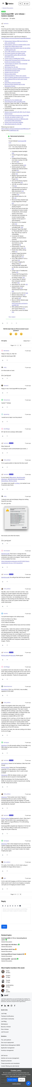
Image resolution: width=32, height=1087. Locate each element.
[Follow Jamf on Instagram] (11, 1005)
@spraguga (4, 775)
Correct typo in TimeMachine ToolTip (14, 58)
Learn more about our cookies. (18, 1076)
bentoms (6, 23)
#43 (18, 170)
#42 (17, 174)
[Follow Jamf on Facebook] (15, 1005)
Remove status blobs (10, 74)
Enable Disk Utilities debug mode (13, 46)
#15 (23, 256)
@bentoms (4, 745)
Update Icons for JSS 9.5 (11, 72)
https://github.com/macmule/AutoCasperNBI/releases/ (16, 38)
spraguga (6, 742)
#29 (17, 305)
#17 (20, 263)
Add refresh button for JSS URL (13, 124)
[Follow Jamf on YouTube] (8, 1005)
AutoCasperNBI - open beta (9, 959)
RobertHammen (8, 686)
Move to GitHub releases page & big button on (17, 77)
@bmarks (13, 655)
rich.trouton (7, 550)
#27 (24, 294)
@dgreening (21, 479)
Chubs (7, 970)
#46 (18, 161)
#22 (18, 282)
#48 (13, 153)
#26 (27, 293)
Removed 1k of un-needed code (13, 100)
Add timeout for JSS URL (11, 67)
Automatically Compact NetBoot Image (15, 68)
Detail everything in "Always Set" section (15, 75)
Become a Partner (6, 1026)
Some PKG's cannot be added (13, 82)
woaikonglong (9, 985)
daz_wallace (7, 862)
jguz (5, 878)
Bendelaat (6, 350)
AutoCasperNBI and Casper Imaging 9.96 (12, 954)
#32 (22, 182)
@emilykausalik (21, 477)
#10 (25, 248)
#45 (25, 165)
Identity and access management (10, 1058)
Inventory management (7, 1050)
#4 (20, 244)
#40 (18, 194)
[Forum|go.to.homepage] (9, 4)
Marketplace (4, 1024)
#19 (17, 272)
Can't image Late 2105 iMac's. (9, 944)
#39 (22, 191)
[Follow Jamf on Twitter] (2, 1005)
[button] (3, 4)
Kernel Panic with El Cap (8, 949)
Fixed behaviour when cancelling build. (15, 101)
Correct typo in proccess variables (14, 122)
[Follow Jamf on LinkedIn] (5, 1005)
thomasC (6, 385)
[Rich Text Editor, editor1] (16, 915)
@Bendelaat (13, 477)
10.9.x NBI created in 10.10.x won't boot (15, 51)
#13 (16, 251)
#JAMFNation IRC (14, 130)
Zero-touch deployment (7, 1042)
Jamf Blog (3, 1021)
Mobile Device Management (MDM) (10, 1045)
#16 (19, 260)
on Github (17, 483)
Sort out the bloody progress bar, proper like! (17, 115)
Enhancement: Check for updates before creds (17, 44)
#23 (27, 284)
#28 (20, 298)
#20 (24, 277)
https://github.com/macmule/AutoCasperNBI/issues (15, 128)
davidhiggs (7, 428)
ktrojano (8, 975)
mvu (7, 990)
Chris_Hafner (7, 460)
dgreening (6, 414)
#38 (15, 186)
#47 (13, 156)
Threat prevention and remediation (10, 1063)
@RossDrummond (12, 479)
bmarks (6, 613)
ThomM (8, 980)
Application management (7, 1047)
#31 (17, 179)
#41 (15, 198)
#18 (13, 269)
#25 (13, 291)
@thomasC (4, 479)
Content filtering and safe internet (10, 1066)
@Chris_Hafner (13, 481)
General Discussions (7, 8)
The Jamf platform (6, 1040)
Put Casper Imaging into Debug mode (15, 53)
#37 (13, 203)
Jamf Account (5, 1032)
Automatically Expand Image (12, 70)
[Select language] (20, 3)
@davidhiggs (4, 481)
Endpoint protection (6, 1060)
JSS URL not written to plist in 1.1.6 (14, 117)
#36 (22, 227)
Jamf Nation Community (7, 1018)
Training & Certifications (7, 1016)
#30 (16, 224)
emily (5, 367)
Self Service (4, 1055)
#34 (13, 312)
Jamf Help (4, 1013)
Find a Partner (5, 1029)
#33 (24, 308)
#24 (21, 288)
